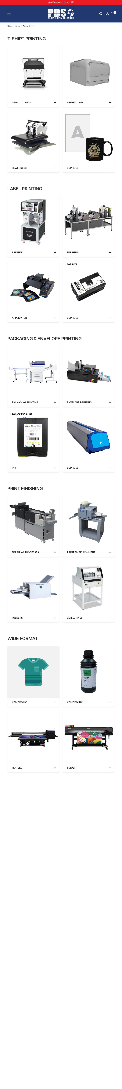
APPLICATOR (19, 317)
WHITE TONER (75, 102)
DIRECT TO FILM (21, 102)
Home (9, 26)
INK (14, 467)
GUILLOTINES (74, 617)
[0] (112, 14)
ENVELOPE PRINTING (79, 402)
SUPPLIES (72, 167)
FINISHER (72, 252)
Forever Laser (28, 26)
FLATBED (17, 767)
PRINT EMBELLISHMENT (81, 552)
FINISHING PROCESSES (25, 552)
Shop (17, 26)
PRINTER (17, 252)
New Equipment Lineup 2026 (61, 2)
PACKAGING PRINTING (25, 402)
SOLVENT (72, 767)
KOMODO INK (75, 702)
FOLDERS (17, 617)
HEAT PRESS (19, 167)
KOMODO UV (19, 702)
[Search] (101, 14)
